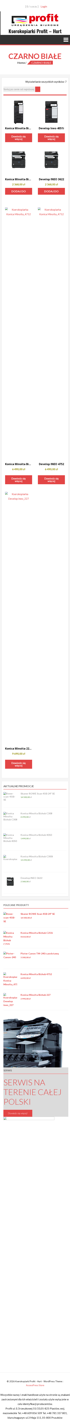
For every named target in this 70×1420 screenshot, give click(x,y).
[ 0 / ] (31, 6)
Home (21, 62)
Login (44, 6)
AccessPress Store (35, 1385)
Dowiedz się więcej (18, 137)
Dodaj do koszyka (18, 192)
